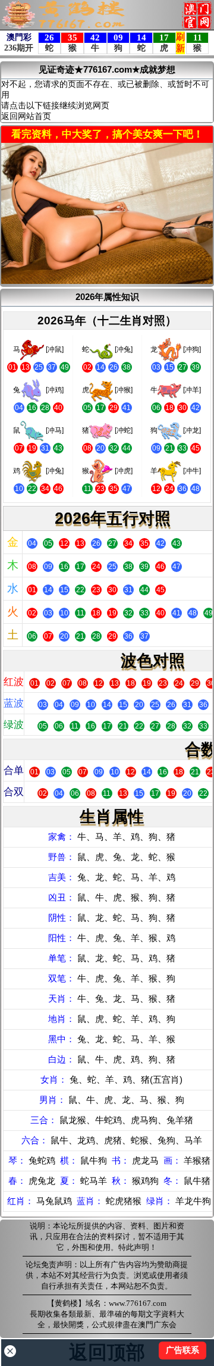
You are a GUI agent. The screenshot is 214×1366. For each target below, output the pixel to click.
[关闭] (10, 1351)
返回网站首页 (26, 116)
